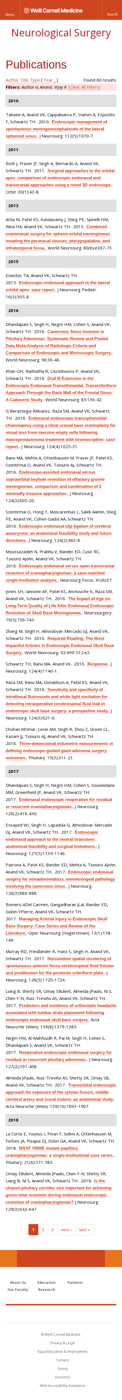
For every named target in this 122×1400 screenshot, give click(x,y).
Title (24, 80)
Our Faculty (17, 1289)
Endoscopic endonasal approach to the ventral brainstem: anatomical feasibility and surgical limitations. (52, 839)
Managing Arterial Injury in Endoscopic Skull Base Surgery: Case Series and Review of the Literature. (56, 925)
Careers (62, 1360)
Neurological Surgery (61, 32)
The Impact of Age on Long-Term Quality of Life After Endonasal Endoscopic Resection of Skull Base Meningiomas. (60, 605)
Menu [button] (10, 14)
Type (35, 80)
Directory (62, 1377)
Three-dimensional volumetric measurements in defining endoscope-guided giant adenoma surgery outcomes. (59, 750)
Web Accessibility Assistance (62, 1385)
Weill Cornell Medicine (61, 1313)
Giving (63, 1368)
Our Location (8, 1258)
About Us (18, 1282)
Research (46, 1289)
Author (12, 80)
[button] (112, 10)
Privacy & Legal (63, 1343)
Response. (97, 663)
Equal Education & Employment (62, 1351)
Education (46, 1282)
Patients (75, 1282)
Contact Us (113, 1258)
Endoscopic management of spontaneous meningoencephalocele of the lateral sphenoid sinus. (56, 128)
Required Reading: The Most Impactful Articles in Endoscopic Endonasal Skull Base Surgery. (60, 645)
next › (66, 1229)
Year (48, 80)
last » (84, 1229)
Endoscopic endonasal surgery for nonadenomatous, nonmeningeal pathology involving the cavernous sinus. (60, 879)
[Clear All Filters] (84, 87)
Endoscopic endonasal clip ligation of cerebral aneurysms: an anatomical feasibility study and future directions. (59, 533)
